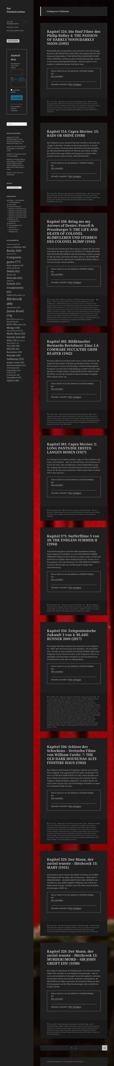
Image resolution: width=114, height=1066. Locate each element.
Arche (49, 825)
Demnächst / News (12, 27)
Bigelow (61, 607)
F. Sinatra (65, 707)
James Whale (82, 831)
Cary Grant (72, 512)
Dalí (75, 104)
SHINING (50, 723)
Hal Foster (50, 514)
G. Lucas (79, 829)
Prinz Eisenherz (80, 514)
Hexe (52, 108)
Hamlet (74, 1028)
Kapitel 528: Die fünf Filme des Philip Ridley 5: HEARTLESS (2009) (16, 149)
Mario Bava (16, 333)
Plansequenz (66, 316)
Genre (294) (12, 204)
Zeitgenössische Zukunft (88, 697)
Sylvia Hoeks (94, 723)
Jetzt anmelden (15, 106)
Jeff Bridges (56, 711)
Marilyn (76, 713)
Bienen (96, 699)
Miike (11, 340)
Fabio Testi (62, 829)
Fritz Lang (81, 927)
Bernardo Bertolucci (67, 414)
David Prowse (81, 827)
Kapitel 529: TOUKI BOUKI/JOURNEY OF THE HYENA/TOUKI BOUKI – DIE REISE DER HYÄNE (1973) (15, 140)
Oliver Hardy (55, 200)
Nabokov (49, 717)
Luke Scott (50, 713)
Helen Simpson (81, 1028)
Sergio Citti (50, 424)
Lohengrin (63, 312)
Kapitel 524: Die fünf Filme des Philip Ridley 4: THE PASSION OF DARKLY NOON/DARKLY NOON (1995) (73, 37)
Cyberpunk (90, 703)
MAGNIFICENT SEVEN (62, 420)
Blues (66, 607)
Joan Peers (61, 198)
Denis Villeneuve (89, 705)
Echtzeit (49, 829)
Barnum (70, 196)
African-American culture (55, 196)
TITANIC (53, 839)
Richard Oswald (60, 931)
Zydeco (88, 611)
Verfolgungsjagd (71, 725)
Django (11, 274)
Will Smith (89, 725)
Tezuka (57, 320)
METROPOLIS (68, 929)
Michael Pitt (77, 715)
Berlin (14, 251)
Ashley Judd (50, 104)
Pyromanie (50, 837)
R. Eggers (57, 110)
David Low (62, 306)
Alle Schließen (19, 200)
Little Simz (88, 711)
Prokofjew (78, 717)
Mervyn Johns (62, 835)
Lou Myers (73, 108)
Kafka (62, 711)
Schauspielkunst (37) (15, 225)
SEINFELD (50, 516)
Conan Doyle (74, 304)
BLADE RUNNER (52, 701)
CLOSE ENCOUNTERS (64, 703)
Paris (10, 343)
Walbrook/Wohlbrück (53, 322)
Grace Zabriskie (80, 106)
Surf (84, 605)
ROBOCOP (79, 719)
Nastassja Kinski (52, 422)
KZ (91, 310)
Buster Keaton (64, 512)
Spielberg (56, 723)
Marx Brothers (87, 198)
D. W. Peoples (57, 705)
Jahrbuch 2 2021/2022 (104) (17, 211)
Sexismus (73, 611)
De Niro (81, 705)
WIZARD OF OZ (65, 322)
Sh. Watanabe (90, 721)
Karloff (55, 833)
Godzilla (20, 295)
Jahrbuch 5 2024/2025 (67, 102)
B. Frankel (54, 825)
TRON (58, 725)
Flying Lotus (72, 707)
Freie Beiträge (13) (14, 202)
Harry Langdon (58, 514)
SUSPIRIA (78, 110)
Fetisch (13, 283)
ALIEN (55, 699)
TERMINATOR (51, 725)
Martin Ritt (96, 420)
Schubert (64, 318)
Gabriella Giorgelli (73, 418)
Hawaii (49, 609)
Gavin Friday (71, 106)
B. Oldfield (56, 512)
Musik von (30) (13, 219)
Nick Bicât (81, 108)
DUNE (97, 705)
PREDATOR (71, 717)
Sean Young (66, 721)
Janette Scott (91, 831)
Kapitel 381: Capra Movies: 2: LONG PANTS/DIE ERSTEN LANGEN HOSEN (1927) (72, 448)
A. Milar (97, 194)
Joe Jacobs (59, 310)
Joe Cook (67, 198)
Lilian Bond (78, 833)
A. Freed (92, 194)
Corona (86, 196)
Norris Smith (94, 314)
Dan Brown (65, 705)
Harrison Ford (70, 709)
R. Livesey (81, 316)
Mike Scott (79, 314)
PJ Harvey (91, 108)
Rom (96, 422)
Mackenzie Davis (59, 713)
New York (21, 340)
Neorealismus (62, 422)
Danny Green (72, 827)
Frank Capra (64, 194)
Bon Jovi (70, 607)
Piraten (92, 835)
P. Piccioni (70, 422)
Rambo (58, 611)
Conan (68, 304)
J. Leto (95, 709)
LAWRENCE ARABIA (85, 609)
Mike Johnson (85, 715)
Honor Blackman (64, 831)
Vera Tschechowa (92, 931)
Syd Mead (86, 723)
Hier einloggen (74, 84)
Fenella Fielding (71, 829)
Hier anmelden (57, 76)
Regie (84, 102)
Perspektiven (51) (14, 221)
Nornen (77, 835)
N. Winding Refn (95, 715)
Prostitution (82, 422)
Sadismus (15, 359)
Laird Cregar (58, 108)
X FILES (54, 727)
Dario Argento (15, 265)
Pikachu (64, 717)
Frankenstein (81, 707)
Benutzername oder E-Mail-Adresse (15, 66)
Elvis (60, 707)
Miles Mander (77, 929)
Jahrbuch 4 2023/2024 (81, 414)
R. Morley (57, 837)
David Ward (70, 306)
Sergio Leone (15, 362)
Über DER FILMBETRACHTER (12, 23)
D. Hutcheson (87, 304)
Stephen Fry (95, 318)
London (21, 324)
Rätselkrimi (57, 1032)
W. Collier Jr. (89, 200)
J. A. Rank (67, 308)
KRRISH (80, 198)
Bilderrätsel (11, 254)
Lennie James (80, 711)
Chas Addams (91, 825)
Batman (20, 247)
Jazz (10, 319)
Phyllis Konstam (91, 1030)
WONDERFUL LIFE (52, 202)
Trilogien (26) (13, 232)
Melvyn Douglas (52, 835)
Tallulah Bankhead (77, 1032)
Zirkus (60, 202)
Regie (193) (12, 223)
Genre (64, 300)
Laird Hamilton (73, 609)
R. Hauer (84, 717)
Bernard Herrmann (64, 825)
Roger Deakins (87, 719)
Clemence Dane (52, 703)
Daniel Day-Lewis (82, 104)
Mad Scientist (69, 713)
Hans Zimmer (61, 709)
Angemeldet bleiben (15, 91)
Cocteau (86, 416)
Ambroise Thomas (70, 302)
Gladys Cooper (66, 1028)
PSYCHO (13, 348)
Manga (13, 327)
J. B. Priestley (74, 308)
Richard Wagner (70, 931)
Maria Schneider (87, 420)
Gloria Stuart (86, 829)
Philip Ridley (78, 102)
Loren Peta (95, 711)
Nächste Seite (104, 1048)
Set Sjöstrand (74, 721)
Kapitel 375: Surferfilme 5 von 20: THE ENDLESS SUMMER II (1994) (73, 540)
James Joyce (90, 308)
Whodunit (56, 1034)
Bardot (10, 247)
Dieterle (90, 306)
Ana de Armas (76, 699)
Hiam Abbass (79, 709)
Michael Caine (58, 715)
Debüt (13, 271)
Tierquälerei (14, 377)
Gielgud (49, 308)
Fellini (10, 281)
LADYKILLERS (70, 833)
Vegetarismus (80, 611)
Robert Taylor (56, 318)
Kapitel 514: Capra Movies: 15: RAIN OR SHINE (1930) (73, 133)
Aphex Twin (93, 102)
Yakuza (13, 380)
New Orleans (71, 514)
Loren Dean (66, 108)
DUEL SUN (96, 1026)
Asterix (65, 196)
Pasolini (76, 422)
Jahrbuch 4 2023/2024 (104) (17, 215)
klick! (11, 324)
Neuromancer (57, 717)
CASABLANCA (51, 304)
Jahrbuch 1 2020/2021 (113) (17, 209)
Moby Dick (86, 314)
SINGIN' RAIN (81, 200)
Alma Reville (72, 1026)
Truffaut (94, 1032)
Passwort (12, 79)
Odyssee (49, 316)
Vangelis (62, 725)
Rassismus (14, 352)
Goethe (54, 308)
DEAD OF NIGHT (91, 827)
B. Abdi (83, 699)
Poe (16, 343)
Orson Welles (57, 316)
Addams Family (95, 823)
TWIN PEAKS (93, 110)
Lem (73, 711)
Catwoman (74, 825)
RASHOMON (91, 422)
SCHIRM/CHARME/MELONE (86, 837)
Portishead (50, 110)
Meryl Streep (71, 835)
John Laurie (74, 310)
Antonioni (64, 416)
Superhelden (13, 370)
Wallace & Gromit (70, 839)
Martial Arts (16, 337)
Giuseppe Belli (84, 418)
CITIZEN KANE (60, 304)
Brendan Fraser (63, 104)
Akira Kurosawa (13, 244)
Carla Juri (73, 701)
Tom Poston (60, 839)
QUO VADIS (74, 316)
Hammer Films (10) (15, 207)
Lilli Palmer (55, 312)
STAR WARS (13, 368)
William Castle (82, 823)
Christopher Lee (52, 827)
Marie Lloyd (63, 1030)
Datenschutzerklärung (54, 1062)
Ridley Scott (63, 719)
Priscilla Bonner (90, 514)
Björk (56, 104)
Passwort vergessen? (14, 109)
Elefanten (64, 106)
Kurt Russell (68, 711)
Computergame (87, 607)
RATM (62, 611)
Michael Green (68, 715)
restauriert (88, 316)
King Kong (12, 321)
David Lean (55, 306)
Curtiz (81, 304)
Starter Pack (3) (13, 230)
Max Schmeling (55, 314)
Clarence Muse (78, 196)
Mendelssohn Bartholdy (67, 314)
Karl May (58, 609)
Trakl (61, 424)
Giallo (11, 295)
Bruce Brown (78, 607)
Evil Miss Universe (88, 512)
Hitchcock (61, 308)
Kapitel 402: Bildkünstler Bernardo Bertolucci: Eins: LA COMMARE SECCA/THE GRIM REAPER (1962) (73, 347)
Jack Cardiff (82, 308)
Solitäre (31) (12, 227)
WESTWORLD (81, 725)
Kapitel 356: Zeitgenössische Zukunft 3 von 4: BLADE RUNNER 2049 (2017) (71, 634)
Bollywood (61, 701)
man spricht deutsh (15, 331)
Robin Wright (72, 719)
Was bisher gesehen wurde (15, 31)
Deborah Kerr (78, 306)
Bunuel (71, 104)
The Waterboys (64, 320)
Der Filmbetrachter (16, 10)
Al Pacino (50, 699)
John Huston (18, 319)
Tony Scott (85, 110)
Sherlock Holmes (16, 365)
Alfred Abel (50, 927)
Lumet (57, 1030)
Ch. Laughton (82, 825)
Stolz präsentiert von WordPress (73, 1062)
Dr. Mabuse (67, 927)
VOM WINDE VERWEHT (85, 320)
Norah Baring (86, 929)
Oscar (86, 108)
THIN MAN (87, 1032)
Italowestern (13, 307)
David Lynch (13, 268)
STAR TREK (88, 318)
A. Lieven (54, 302)
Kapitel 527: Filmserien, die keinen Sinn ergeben (16, 155)
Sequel (67, 611)
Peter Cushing (85, 835)
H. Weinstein (90, 106)
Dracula (14, 278)
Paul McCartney (65, 200)
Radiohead (91, 717)
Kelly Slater (65, 609)
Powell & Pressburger (88, 300)
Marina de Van (84, 713)
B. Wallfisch (89, 699)
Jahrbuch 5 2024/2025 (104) (17, 217)
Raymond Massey (66, 837)
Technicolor (13, 375)
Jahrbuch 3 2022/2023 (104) (17, 213)
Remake (13, 355)
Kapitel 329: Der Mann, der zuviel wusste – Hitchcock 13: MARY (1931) (72, 863)
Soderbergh (70, 110)
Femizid (64, 418)
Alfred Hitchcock (65, 925)
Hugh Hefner (51, 1030)
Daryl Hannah (73, 705)
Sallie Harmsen (57, 721)
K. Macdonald (82, 310)
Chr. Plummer (90, 701)
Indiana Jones (88, 709)
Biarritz (55, 607)
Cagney (67, 701)
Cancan (91, 302)
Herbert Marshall (90, 927)
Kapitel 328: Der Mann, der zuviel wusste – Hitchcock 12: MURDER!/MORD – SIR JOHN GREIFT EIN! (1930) (72, 957)
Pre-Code (13, 345)
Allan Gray (60, 302)
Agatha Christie (63, 1026)
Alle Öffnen (10, 200)
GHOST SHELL (90, 707)
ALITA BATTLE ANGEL (64, 699)
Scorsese (63, 110)
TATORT (56, 424)
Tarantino (11, 372)
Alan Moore (95, 925)
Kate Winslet (61, 833)
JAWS (53, 609)
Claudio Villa (79, 416)
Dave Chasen (93, 196)
